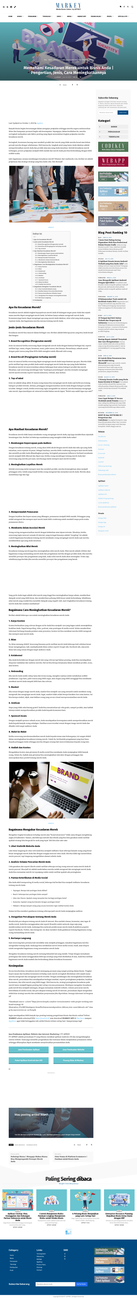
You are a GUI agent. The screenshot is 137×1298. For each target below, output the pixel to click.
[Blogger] (7, 7)
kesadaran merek (32, 1145)
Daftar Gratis (122, 112)
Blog (45, 59)
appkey (58, 77)
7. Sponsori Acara (42, 280)
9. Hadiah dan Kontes (44, 284)
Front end (101, 453)
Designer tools (103, 531)
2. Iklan (39, 269)
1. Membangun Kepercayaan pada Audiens (50, 253)
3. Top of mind (41, 248)
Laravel (101, 462)
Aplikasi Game (103, 486)
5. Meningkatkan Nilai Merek (46, 262)
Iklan (100, 355)
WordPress (102, 436)
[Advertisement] (51, 106)
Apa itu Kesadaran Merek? (43, 239)
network (101, 412)
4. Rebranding (42, 273)
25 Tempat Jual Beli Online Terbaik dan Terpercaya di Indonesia (109, 320)
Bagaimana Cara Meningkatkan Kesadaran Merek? (51, 264)
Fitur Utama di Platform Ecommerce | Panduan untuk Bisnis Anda (71, 1158)
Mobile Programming (106, 498)
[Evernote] (120, 6)
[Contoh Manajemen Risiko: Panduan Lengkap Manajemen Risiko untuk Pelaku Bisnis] (51, 1200)
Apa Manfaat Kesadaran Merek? (45, 251)
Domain (101, 449)
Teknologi (114, 137)
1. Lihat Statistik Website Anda (46, 289)
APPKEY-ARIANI (17, 1227)
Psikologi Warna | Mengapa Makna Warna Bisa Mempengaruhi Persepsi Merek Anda (29, 1159)
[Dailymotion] (11, 7)
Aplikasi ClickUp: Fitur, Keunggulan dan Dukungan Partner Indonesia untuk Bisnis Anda (18, 1217)
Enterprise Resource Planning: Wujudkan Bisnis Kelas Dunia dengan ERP (119, 1215)
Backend (101, 458)
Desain (100, 377)
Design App (102, 522)
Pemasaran (114, 132)
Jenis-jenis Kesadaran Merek (44, 242)
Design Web (102, 518)
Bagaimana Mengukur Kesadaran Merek (47, 287)
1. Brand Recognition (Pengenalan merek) (50, 244)
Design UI (101, 527)
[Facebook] (124, 6)
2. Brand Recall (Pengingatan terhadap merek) (51, 246)
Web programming (105, 466)
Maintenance (102, 441)
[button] (132, 6)
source (51, 227)
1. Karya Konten (42, 266)
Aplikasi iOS (102, 494)
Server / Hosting (104, 445)
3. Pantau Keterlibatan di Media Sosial (49, 293)
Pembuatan (102, 277)
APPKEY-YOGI (85, 1223)
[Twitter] (128, 6)
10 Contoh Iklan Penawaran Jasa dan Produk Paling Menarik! (112, 360)
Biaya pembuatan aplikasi (107, 507)
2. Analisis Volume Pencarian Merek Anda (50, 291)
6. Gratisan (41, 277)
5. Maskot (40, 275)
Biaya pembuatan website (107, 474)
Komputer (101, 336)
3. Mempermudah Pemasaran (46, 257)
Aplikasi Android (104, 490)
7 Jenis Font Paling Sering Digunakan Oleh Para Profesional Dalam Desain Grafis (112, 242)
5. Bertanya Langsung (44, 297)
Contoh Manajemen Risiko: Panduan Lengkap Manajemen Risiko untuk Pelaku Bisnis (51, 1215)
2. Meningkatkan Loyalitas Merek (47, 255)
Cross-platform (103, 503)
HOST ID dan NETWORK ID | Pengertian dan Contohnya (110, 417)
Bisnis (50, 59)
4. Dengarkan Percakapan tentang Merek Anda (52, 295)
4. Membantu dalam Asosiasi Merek (48, 260)
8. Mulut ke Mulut (43, 282)
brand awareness (20, 1145)
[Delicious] (15, 7)
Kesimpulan (38, 300)
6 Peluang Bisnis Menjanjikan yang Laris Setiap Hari (85, 1214)
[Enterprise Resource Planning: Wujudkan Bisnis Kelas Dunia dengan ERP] (119, 1200)
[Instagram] (64, 1256)
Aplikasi (101, 258)
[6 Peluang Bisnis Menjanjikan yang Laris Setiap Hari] (85, 1200)
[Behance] (3, 7)
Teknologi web (103, 470)
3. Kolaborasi (41, 271)
